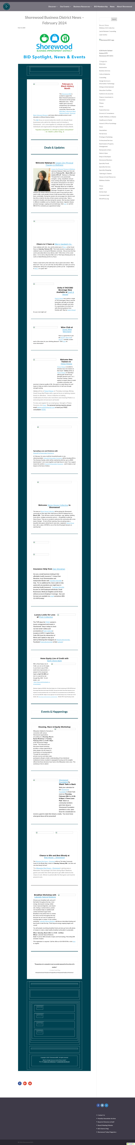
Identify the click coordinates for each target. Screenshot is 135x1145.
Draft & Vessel (68, 293)
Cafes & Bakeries (104, 74)
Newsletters (103, 130)
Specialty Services (104, 167)
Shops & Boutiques (105, 156)
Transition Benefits (56, 580)
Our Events (64, 7)
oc (40, 684)
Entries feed (103, 192)
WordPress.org (104, 198)
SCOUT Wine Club (66, 337)
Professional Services (106, 140)
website (60, 642)
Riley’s (64, 247)
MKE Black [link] (62, 111)
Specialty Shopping (105, 170)
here (65, 204)
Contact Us (101, 1115)
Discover (52, 7)
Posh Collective (46, 617)
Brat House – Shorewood (54, 858)
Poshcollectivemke (46, 642)
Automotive (103, 67)
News (112, 7)
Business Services (104, 71)
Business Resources (82, 7)
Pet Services (103, 133)
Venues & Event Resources (107, 177)
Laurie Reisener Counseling (107, 31)
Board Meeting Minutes (105, 1125)
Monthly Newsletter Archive (107, 1118)
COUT (61, 339)
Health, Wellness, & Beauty (107, 117)
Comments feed (104, 195)
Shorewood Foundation (63, 781)
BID (37, 120)
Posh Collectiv (47, 631)
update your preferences (49, 1061)
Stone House (70, 523)
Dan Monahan (59, 569)
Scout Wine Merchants (67, 330)
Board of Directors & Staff (106, 1122)
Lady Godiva (103, 35)
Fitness (101, 103)
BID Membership (101, 7)
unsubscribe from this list (63, 1061)
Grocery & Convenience (106, 113)
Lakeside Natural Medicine (45, 897)
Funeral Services (104, 110)
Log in (101, 188)
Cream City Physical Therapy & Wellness (59, 164)
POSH (48, 622)
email (52, 596)
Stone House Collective (58, 505)
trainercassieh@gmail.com (46, 407)
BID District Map (103, 1128)
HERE (44, 409)
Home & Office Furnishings (107, 123)
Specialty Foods (104, 163)
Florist (101, 106)
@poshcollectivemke (63, 640)
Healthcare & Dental (105, 120)
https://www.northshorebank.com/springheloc (47, 696)
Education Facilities (105, 90)
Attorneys (102, 64)
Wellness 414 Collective (106, 28)
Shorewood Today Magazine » (107, 1132)
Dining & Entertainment (106, 87)
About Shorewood (124, 7)
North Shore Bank (54, 661)
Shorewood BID (66, 94)
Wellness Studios (104, 180)
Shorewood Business (105, 160)
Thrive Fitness (66, 364)
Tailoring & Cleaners (105, 173)
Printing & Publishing (105, 137)
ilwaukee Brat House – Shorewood (46, 861)
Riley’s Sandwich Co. (63, 244)
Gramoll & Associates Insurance (43, 453)
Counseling (102, 77)
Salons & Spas (103, 153)
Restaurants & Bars (105, 150)
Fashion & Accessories (106, 94)
